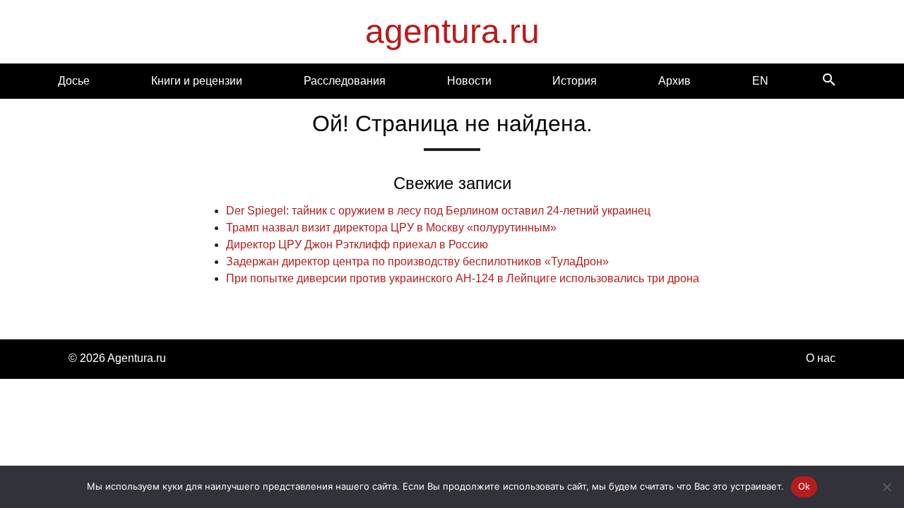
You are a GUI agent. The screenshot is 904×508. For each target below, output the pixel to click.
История (574, 81)
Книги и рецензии (196, 81)
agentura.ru (452, 31)
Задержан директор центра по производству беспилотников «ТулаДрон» (417, 261)
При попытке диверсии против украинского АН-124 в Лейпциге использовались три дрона (462, 278)
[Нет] (886, 487)
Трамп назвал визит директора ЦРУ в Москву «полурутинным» (391, 228)
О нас (820, 358)
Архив (674, 81)
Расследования (345, 81)
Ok (804, 486)
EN (760, 81)
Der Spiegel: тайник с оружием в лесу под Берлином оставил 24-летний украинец (438, 211)
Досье (74, 81)
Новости (469, 81)
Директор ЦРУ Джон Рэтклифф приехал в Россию (357, 244)
